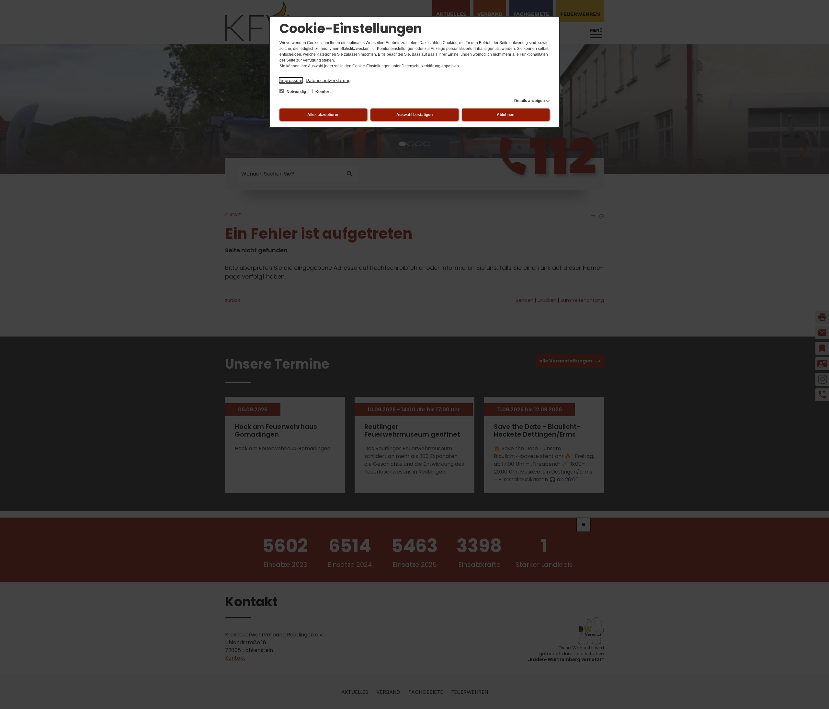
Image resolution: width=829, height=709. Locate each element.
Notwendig (296, 91)
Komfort (322, 91)
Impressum (290, 80)
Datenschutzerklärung (328, 80)
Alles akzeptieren (323, 114)
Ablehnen (505, 114)
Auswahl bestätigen (414, 114)
